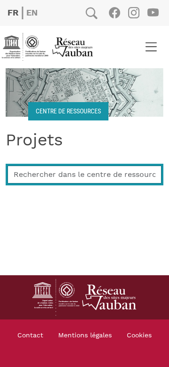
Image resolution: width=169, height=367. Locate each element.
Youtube (153, 12)
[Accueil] (50, 47)
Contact (30, 335)
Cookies (139, 335)
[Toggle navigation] (151, 47)
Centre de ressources (68, 110)
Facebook (114, 12)
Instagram (133, 12)
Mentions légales (85, 335)
